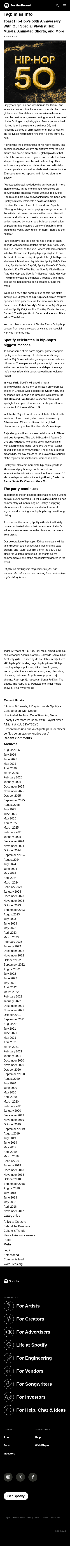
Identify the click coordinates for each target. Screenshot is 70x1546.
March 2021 (11, 1046)
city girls (15, 659)
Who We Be (27, 687)
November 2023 (14, 900)
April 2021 (10, 1042)
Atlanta (25, 654)
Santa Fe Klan (49, 679)
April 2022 (10, 987)
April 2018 (10, 1206)
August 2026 (12, 750)
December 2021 (14, 1005)
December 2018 (14, 1170)
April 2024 (10, 877)
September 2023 (14, 909)
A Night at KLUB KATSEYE (21, 724)
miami (17, 671)
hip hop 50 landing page (23, 663)
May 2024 (10, 873)
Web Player (42, 1445)
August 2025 (12, 804)
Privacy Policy (33, 1518)
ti (11, 687)
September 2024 (14, 855)
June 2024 (10, 868)
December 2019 (14, 1115)
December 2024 (14, 841)
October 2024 (12, 850)
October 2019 (12, 1124)
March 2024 (11, 882)
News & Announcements (19, 1235)
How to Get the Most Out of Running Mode (30, 715)
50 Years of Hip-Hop (22, 650)
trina (16, 687)
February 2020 (13, 1106)
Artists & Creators (15, 1221)
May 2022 (10, 982)
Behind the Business (17, 1226)
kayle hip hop (17, 667)
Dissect (26, 659)
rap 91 (23, 679)
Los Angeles (50, 667)
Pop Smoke (35, 675)
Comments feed (14, 1259)
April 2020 (10, 1096)
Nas (47, 671)
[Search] (57, 6)
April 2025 (10, 823)
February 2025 (13, 832)
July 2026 (10, 754)
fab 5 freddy (51, 659)
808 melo (41, 650)
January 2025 (12, 836)
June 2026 (10, 759)
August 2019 (12, 1133)
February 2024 (13, 886)
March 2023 (11, 937)
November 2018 (14, 1174)
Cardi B (34, 654)
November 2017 (14, 1211)
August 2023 (12, 914)
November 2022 (14, 955)
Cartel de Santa (50, 654)
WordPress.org (13, 1264)
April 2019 (10, 1151)
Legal (7, 1518)
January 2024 (12, 891)
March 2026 (11, 772)
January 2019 (12, 1165)
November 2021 (14, 1010)
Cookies (45, 1518)
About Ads (55, 1518)
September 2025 (14, 800)
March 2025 (11, 827)
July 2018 (10, 1192)
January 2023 (12, 946)
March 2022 (11, 992)
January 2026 (12, 781)
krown (29, 667)
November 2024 (14, 845)
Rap (16, 679)
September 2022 (14, 964)
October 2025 (12, 795)
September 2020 (14, 1074)
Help (38, 1437)
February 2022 (13, 996)
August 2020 (12, 1078)
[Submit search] (64, 695)
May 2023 (10, 928)
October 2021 (12, 1014)
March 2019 (11, 1156)
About (7, 1437)
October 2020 (12, 1069)
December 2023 (14, 896)
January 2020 (12, 1110)
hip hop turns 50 (47, 663)
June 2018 (10, 1197)
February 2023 (13, 941)
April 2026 (10, 768)
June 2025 (10, 814)
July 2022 (10, 973)
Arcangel (14, 654)
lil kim (38, 667)
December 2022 (14, 950)
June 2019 (10, 1142)
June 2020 (10, 1087)
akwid (51, 650)
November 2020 (14, 1065)
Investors (9, 1453)
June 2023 (10, 923)
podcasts (21, 675)
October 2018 (12, 1179)
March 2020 (11, 1101)
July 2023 (10, 918)
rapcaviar (34, 679)
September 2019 (14, 1129)
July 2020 (10, 1083)
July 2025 (10, 809)
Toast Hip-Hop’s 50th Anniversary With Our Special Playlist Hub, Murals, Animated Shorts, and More (34, 26)
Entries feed (11, 1254)
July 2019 (10, 1138)
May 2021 (10, 1037)
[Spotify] (18, 5)
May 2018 (10, 1202)
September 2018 (14, 1183)
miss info (27, 671)
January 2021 (12, 1055)
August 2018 (12, 1188)
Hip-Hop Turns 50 (14, 332)
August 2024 (12, 859)
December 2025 (14, 786)
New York (57, 671)
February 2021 (13, 1051)
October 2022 (12, 960)
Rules (7, 1239)
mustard (39, 671)
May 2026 (10, 763)
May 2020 (10, 1092)
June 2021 (10, 1033)
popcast (47, 675)
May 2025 (10, 818)
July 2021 (10, 1028)
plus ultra (9, 675)
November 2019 (14, 1119)
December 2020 (14, 1060)
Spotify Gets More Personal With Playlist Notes (33, 720)
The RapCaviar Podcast (27, 683)
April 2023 (10, 932)
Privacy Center (19, 1518)
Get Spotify (17, 1496)
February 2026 (13, 777)
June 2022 (10, 978)
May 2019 (10, 1147)
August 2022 (12, 969)
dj (33, 659)
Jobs (7, 1445)
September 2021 (14, 1019)
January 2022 (12, 1001)
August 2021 (12, 1023)
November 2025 (14, 791)
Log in (7, 1250)
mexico (8, 671)
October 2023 (12, 905)
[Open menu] (64, 5)
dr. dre (39, 659)
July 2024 (10, 864)
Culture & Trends (14, 1230)
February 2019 (13, 1160)
